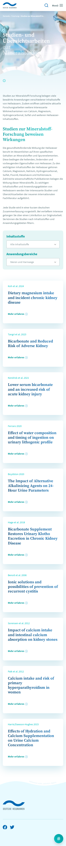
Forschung (15, 16)
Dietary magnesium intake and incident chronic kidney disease (32, 298)
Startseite (6, 16)
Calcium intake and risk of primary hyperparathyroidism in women (31, 685)
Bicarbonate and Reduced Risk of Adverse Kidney (30, 343)
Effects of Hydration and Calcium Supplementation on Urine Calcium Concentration (31, 738)
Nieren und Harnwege (22, 262)
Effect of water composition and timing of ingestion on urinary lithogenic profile (32, 438)
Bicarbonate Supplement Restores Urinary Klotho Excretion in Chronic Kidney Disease (33, 536)
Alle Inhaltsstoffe (19, 244)
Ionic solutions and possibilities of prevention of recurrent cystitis (33, 587)
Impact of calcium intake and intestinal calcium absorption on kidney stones (32, 635)
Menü (55, 5)
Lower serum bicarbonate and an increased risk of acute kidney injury (30, 389)
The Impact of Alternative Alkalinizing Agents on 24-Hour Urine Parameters (31, 486)
